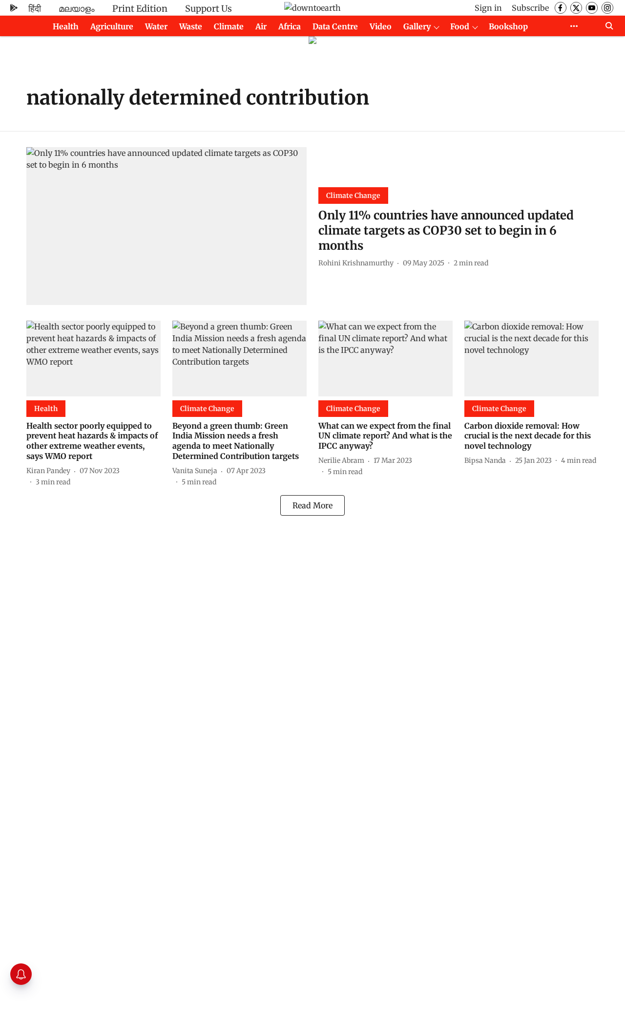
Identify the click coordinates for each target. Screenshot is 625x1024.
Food (459, 26)
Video (381, 26)
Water (156, 26)
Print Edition (139, 8)
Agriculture (111, 26)
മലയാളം (77, 8)
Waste (190, 26)
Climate (229, 26)
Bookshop (508, 26)
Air (261, 26)
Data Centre (335, 26)
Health (66, 26)
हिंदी (34, 8)
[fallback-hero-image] (166, 226)
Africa (289, 26)
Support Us (208, 8)
